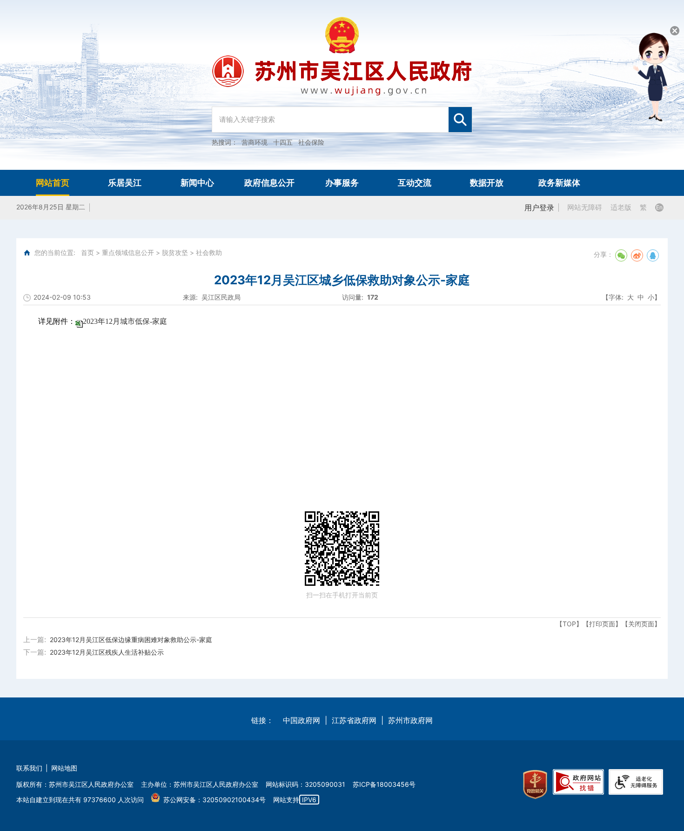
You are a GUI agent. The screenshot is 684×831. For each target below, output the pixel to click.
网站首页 (52, 183)
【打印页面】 (602, 624)
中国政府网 (301, 720)
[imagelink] (535, 784)
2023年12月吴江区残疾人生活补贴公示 (107, 652)
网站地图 (64, 768)
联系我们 (29, 768)
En (659, 207)
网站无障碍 (584, 207)
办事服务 (342, 183)
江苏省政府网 (354, 720)
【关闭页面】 (641, 624)
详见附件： (102, 321)
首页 (87, 252)
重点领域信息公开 (128, 252)
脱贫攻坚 (175, 252)
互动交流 (414, 183)
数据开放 (486, 183)
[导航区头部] (342, 85)
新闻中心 (197, 183)
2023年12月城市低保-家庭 (125, 321)
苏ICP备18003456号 (384, 784)
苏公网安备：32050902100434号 (214, 800)
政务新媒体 (559, 183)
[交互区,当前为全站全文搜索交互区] (342, 115)
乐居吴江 (124, 183)
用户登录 (539, 207)
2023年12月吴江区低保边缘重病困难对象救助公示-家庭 (131, 639)
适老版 (620, 207)
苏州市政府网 (410, 720)
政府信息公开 (269, 183)
